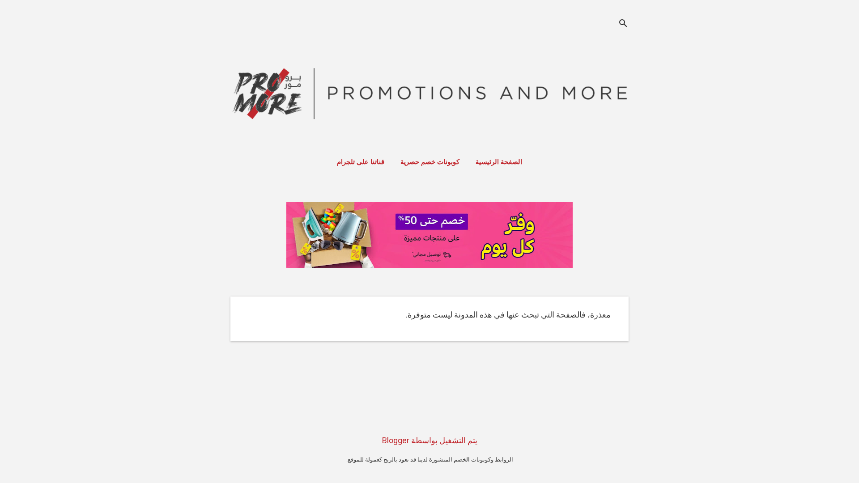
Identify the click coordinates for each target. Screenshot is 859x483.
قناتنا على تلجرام (360, 162)
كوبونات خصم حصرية (429, 162)
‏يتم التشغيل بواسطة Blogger (429, 440)
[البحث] (623, 24)
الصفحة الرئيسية (499, 162)
